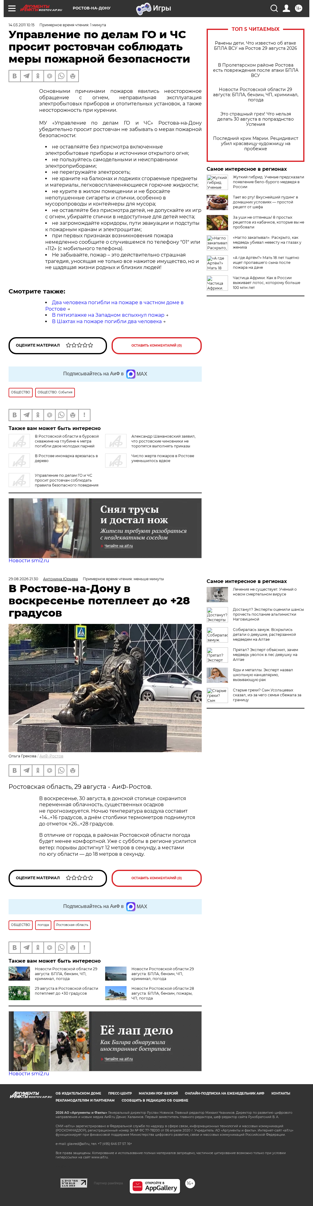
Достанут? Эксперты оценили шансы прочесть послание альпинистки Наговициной (268, 614)
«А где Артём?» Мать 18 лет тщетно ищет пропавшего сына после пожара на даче (266, 262)
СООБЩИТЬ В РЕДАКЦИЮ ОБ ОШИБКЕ (155, 1100)
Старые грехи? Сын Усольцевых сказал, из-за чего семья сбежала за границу (267, 695)
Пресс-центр (120, 1093)
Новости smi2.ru (29, 560)
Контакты (280, 1093)
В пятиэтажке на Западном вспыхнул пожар (108, 315)
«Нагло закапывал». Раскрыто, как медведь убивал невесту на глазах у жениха (267, 242)
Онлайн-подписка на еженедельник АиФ (224, 1093)
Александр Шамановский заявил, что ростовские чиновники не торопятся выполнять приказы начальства (150, 443)
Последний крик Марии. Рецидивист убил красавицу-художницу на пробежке (255, 143)
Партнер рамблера (108, 1183)
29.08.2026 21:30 (23, 579)
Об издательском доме (78, 1093)
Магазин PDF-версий (158, 1093)
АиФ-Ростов (51, 756)
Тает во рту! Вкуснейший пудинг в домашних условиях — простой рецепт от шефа (265, 202)
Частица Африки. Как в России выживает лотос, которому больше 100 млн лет (266, 282)
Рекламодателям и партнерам (85, 1100)
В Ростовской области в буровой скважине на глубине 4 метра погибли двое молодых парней (67, 441)
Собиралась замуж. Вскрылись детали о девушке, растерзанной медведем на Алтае (264, 634)
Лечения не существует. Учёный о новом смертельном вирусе (265, 591)
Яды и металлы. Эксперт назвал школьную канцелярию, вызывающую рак (263, 675)
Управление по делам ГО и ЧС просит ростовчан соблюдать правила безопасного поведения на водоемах (53, 482)
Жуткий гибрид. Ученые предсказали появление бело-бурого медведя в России (268, 182)
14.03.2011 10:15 (22, 25)
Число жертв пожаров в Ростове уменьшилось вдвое (162, 458)
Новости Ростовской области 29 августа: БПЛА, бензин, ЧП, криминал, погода (255, 95)
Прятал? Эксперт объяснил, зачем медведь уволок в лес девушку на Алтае (265, 654)
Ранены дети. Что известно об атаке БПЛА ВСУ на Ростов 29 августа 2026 (255, 46)
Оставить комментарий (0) (156, 346)
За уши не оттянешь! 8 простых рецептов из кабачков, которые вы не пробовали (268, 222)
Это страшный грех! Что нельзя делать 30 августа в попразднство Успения (255, 119)
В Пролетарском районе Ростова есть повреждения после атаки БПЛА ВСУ (255, 70)
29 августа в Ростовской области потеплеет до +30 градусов (66, 991)
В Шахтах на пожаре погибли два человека (107, 321)
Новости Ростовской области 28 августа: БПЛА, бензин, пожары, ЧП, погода (162, 993)
